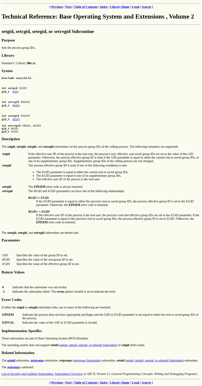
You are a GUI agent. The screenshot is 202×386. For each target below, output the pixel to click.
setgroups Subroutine (87, 360)
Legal (135, 6)
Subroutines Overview (69, 374)
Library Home (119, 6)
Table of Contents (86, 6)
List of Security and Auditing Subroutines (27, 374)
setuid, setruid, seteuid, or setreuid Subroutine (88, 345)
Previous (57, 6)
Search (146, 6)
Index (104, 6)
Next (68, 6)
